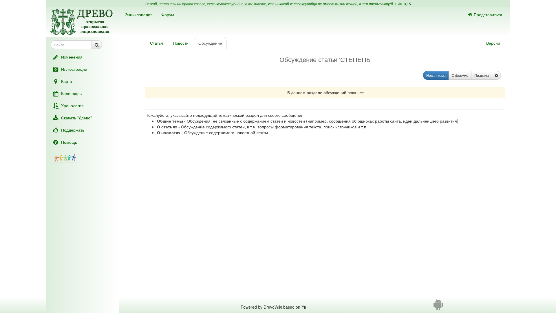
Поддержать (72, 130)
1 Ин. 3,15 (403, 3)
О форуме (460, 75)
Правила (481, 75)
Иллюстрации (74, 69)
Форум (167, 14)
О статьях (167, 127)
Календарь (71, 93)
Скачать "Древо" (76, 118)
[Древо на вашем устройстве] (438, 307)
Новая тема (436, 75)
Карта (66, 81)
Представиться (488, 14)
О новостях (168, 132)
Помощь (69, 142)
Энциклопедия (139, 14)
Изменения (72, 57)
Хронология (72, 105)
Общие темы (170, 121)
